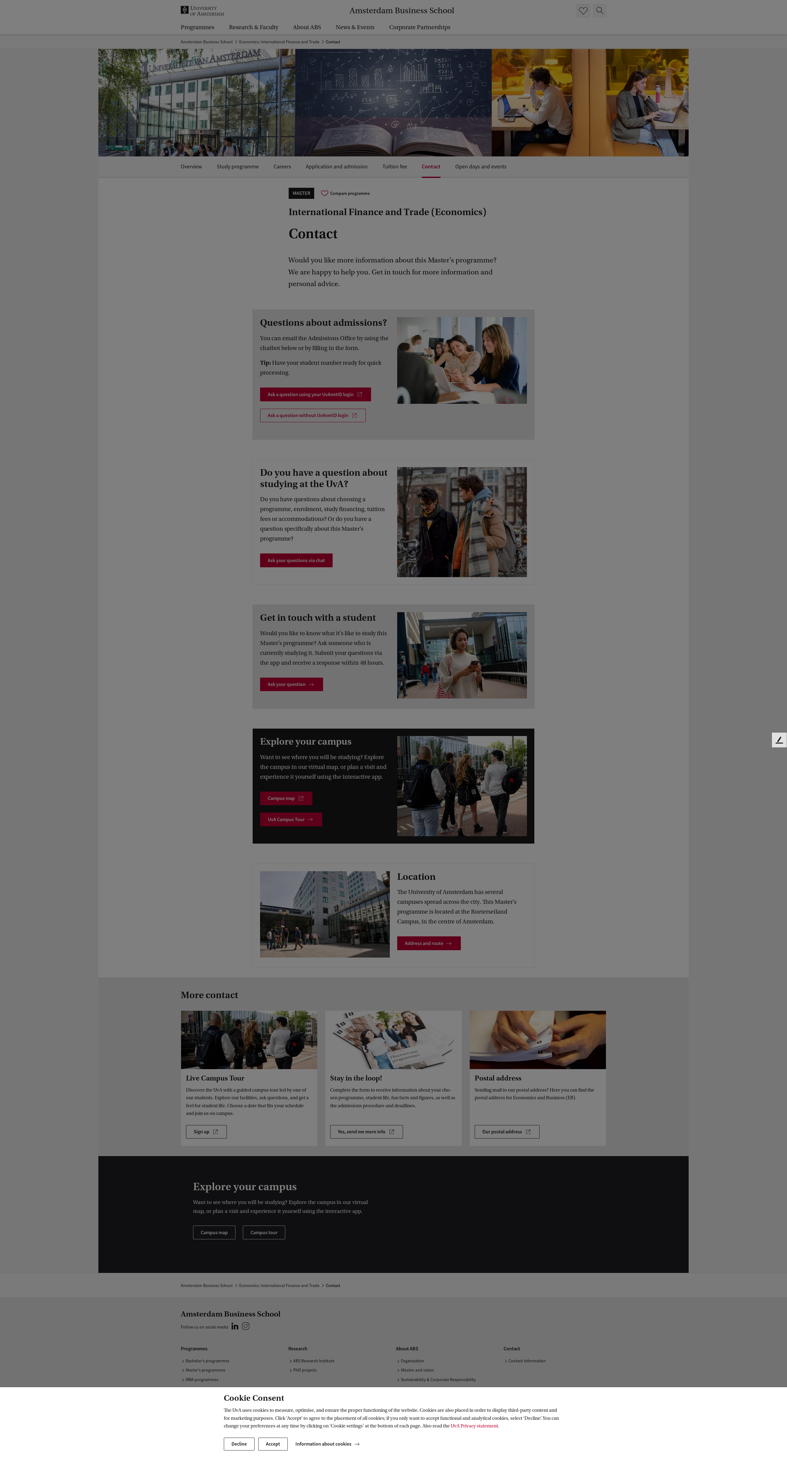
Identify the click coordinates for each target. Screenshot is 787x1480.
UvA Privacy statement (474, 1426)
